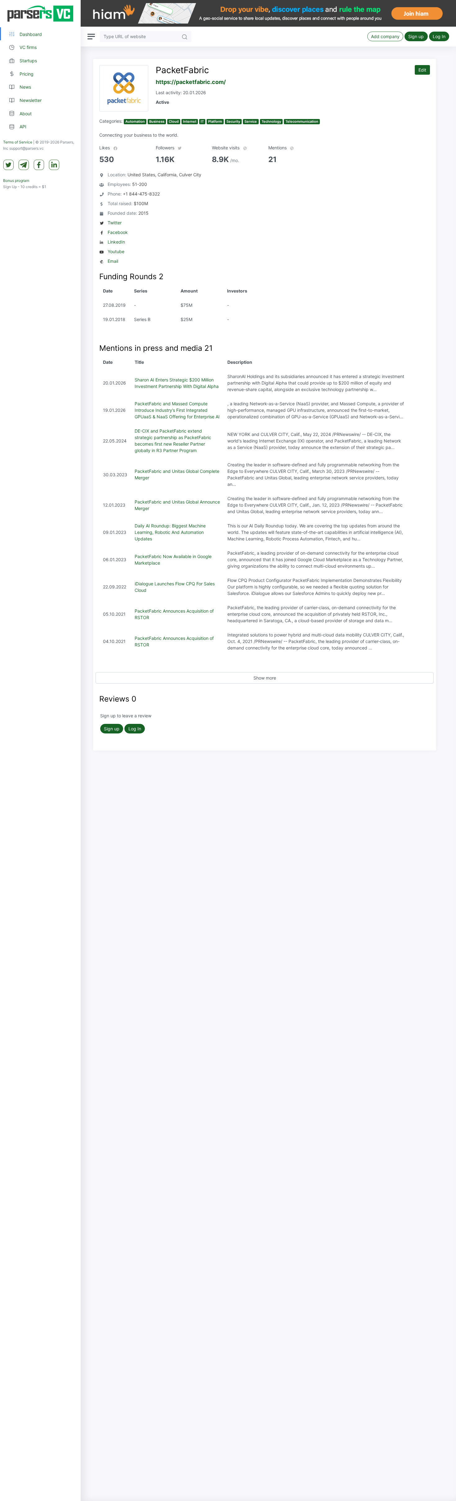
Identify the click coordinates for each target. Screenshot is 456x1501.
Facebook (118, 232)
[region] (40, 750)
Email (113, 261)
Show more (264, 677)
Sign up (416, 36)
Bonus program (16, 180)
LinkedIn (116, 241)
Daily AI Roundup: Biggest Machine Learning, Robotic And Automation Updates (170, 532)
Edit (422, 70)
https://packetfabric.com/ (191, 82)
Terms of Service (17, 142)
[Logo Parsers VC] (40, 13)
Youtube (116, 251)
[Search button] (184, 36)
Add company (385, 36)
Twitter (115, 222)
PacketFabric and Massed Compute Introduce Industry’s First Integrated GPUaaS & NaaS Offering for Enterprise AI (177, 410)
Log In (439, 36)
